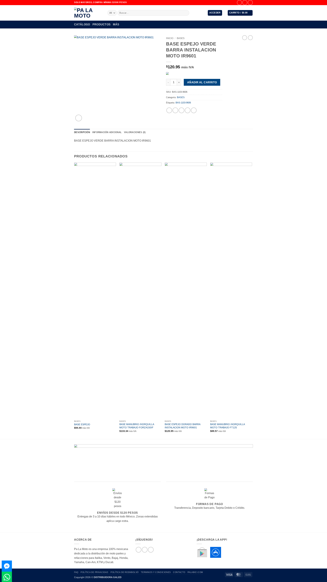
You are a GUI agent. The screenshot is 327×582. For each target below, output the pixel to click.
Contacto (179, 572)
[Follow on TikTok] (250, 2)
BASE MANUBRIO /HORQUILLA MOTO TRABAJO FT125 (227, 426)
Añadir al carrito (202, 82)
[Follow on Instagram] (244, 2)
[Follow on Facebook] (239, 2)
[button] (215, 13)
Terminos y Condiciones (156, 572)
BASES (180, 38)
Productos (101, 24)
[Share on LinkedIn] (194, 110)
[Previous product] (250, 37)
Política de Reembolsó (125, 572)
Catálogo (82, 24)
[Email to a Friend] (181, 110)
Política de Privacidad (94, 572)
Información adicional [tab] (107, 132)
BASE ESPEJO (82, 424)
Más (116, 24)
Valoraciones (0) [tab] (134, 132)
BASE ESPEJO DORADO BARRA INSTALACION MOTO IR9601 (182, 426)
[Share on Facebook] (169, 110)
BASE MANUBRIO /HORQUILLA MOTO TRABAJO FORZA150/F (136, 426)
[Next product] (244, 37)
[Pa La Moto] (88, 12)
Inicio (169, 38)
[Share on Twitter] (175, 110)
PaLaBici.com (195, 572)
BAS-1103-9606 (183, 102)
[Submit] (186, 13)
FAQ (76, 572)
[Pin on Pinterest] (187, 110)
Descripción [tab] (82, 132)
